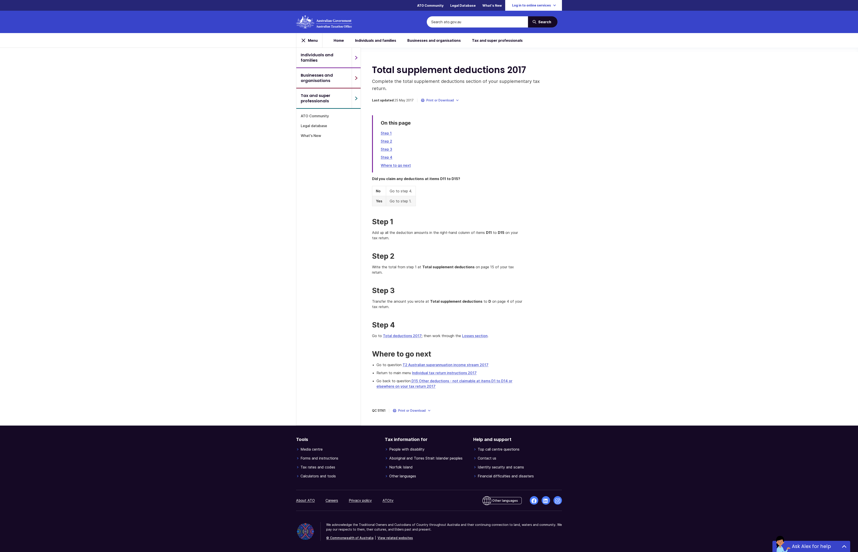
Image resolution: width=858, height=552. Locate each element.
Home (339, 40)
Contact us (487, 458)
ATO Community (430, 5)
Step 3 (386, 149)
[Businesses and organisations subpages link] (356, 78)
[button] (440, 100)
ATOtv (388, 500)
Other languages (402, 476)
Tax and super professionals (497, 40)
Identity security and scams (501, 467)
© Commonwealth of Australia (349, 538)
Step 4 (386, 157)
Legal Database (463, 5)
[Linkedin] (546, 500)
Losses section (475, 336)
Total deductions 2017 (402, 336)
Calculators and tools (318, 476)
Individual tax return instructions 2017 (444, 373)
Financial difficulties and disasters (506, 476)
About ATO (305, 500)
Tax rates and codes (318, 467)
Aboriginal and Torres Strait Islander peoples (426, 458)
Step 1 (386, 133)
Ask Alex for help (811, 546)
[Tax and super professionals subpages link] (356, 98)
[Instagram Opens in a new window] (557, 500)
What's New (492, 5)
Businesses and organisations (434, 40)
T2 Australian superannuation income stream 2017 (445, 365)
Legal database (314, 126)
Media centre (312, 449)
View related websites (395, 538)
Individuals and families (375, 40)
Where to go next (396, 165)
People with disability (407, 449)
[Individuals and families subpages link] (356, 57)
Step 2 (386, 141)
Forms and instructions (319, 458)
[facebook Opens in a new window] (534, 500)
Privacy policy (360, 500)
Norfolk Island (401, 467)
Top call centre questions (498, 449)
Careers (332, 500)
